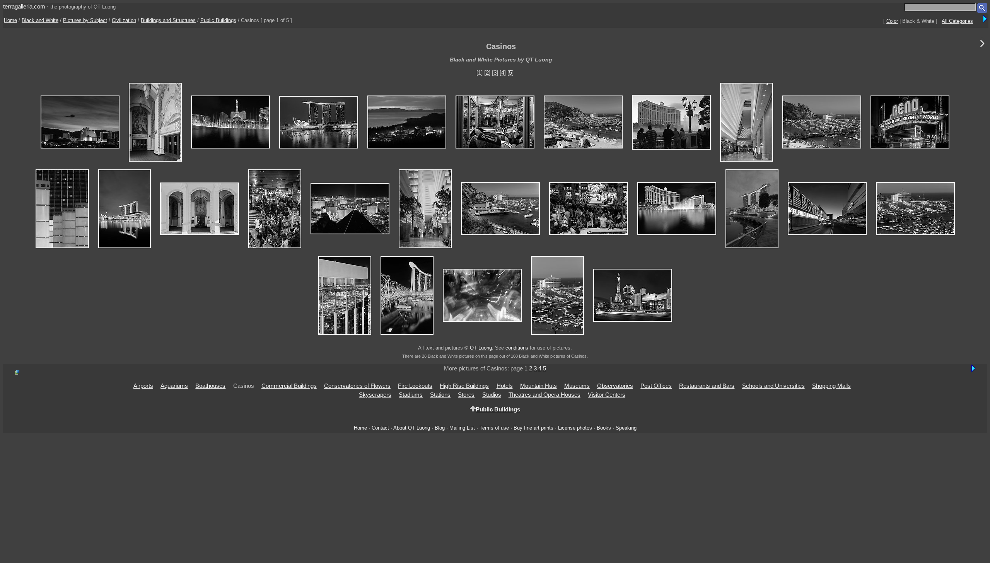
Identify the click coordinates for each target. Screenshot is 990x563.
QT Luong (481, 348)
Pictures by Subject (85, 20)
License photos (575, 428)
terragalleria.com (24, 6)
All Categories (957, 21)
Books (604, 428)
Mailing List (462, 428)
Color (892, 21)
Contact (380, 428)
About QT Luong (411, 428)
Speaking (626, 428)
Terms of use (494, 428)
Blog (440, 428)
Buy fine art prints (533, 428)
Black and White (40, 20)
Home (10, 20)
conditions (516, 348)
